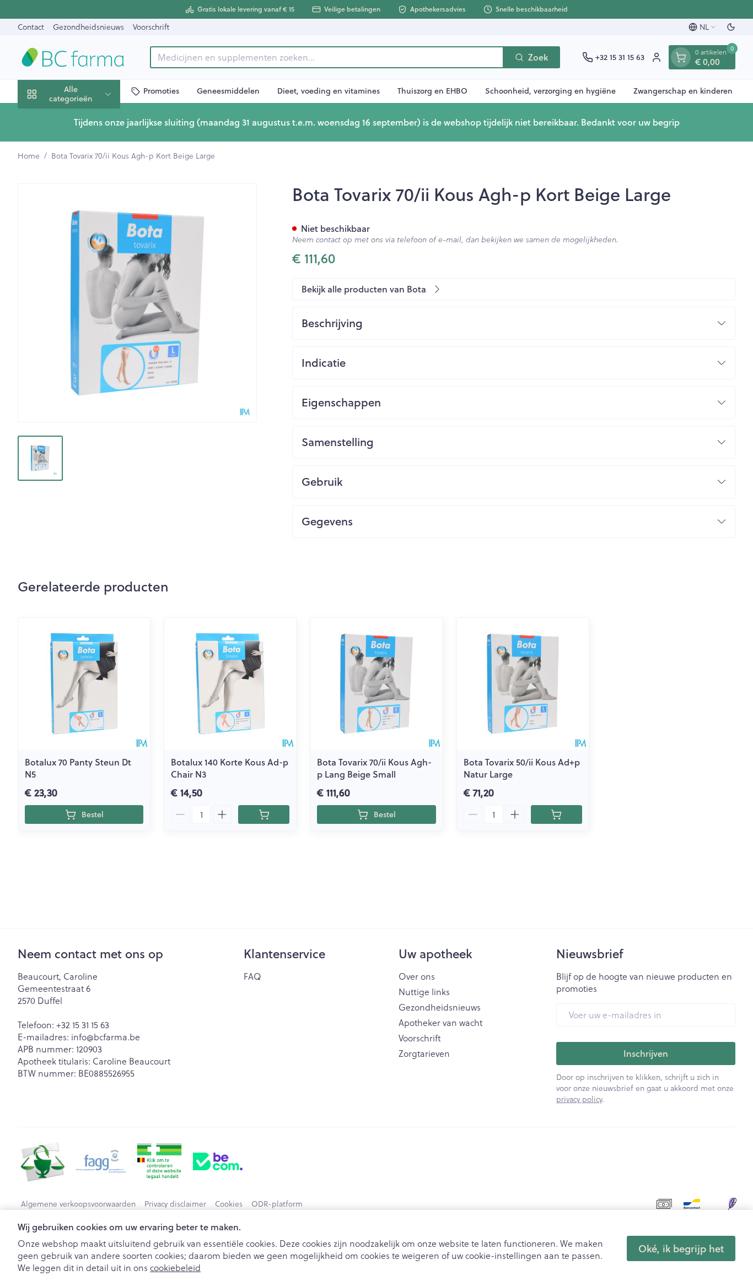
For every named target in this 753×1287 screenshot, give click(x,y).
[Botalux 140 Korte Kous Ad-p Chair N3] (230, 684)
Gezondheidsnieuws (88, 26)
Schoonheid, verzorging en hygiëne (550, 90)
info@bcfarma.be (105, 1037)
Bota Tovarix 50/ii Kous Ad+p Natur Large (522, 768)
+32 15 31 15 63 (82, 1025)
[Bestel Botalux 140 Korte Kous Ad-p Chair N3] (263, 814)
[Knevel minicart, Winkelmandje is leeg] (681, 57)
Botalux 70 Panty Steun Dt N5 (78, 768)
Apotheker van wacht (440, 1023)
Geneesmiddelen (228, 90)
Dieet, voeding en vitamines (328, 90)
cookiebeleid (175, 1268)
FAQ (252, 976)
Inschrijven (645, 1053)
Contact (31, 26)
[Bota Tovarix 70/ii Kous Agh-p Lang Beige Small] (376, 684)
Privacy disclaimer (175, 1203)
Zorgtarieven (424, 1053)
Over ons (417, 976)
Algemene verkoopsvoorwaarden (78, 1203)
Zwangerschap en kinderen (683, 90)
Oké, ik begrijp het (681, 1248)
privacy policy (579, 1099)
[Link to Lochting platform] (732, 1203)
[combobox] (327, 57)
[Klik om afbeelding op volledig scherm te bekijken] (137, 303)
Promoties (161, 90)
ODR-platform (277, 1203)
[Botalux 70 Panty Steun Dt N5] (84, 684)
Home (29, 155)
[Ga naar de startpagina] (73, 57)
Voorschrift (151, 26)
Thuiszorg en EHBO (432, 90)
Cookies (229, 1203)
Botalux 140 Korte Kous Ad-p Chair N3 (229, 768)
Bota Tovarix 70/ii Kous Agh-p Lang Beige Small (374, 768)
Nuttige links (424, 992)
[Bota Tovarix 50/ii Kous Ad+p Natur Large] (523, 684)
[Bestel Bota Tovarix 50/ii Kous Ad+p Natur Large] (556, 814)
